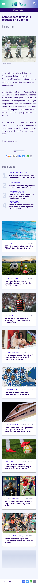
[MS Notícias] (19, 4)
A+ (10, 582)
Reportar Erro (20, 151)
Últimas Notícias (19, 10)
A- (4, 581)
